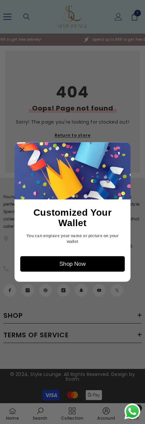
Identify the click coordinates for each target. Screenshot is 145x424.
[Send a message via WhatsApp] (132, 411)
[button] (22, 150)
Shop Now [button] (72, 264)
